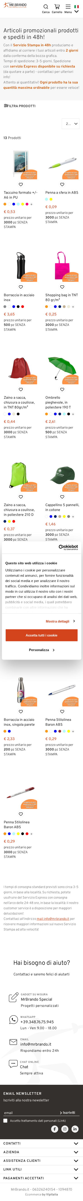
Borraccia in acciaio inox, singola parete (19, 722)
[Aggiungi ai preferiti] (20, 184)
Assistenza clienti (22, 1160)
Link (62, 1121)
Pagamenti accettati (23, 1178)
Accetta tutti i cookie (41, 635)
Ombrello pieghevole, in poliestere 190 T (58, 402)
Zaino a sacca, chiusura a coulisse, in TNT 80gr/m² (19, 402)
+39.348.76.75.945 (37, 1022)
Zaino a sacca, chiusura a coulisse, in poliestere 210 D (19, 509)
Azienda (11, 1152)
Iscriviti (68, 1112)
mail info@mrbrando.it (53, 918)
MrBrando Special (36, 999)
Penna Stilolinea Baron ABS (58, 722)
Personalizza (39, 650)
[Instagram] (64, 1129)
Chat (24, 1067)
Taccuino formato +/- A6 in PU (20, 195)
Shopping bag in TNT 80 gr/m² (61, 297)
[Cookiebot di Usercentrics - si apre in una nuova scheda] (59, 547)
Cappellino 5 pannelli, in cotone (62, 507)
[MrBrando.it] (14, 5)
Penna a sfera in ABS (61, 192)
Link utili (12, 1169)
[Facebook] (54, 1129)
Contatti (12, 1143)
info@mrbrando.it (35, 1044)
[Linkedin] (75, 1129)
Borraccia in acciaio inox (19, 297)
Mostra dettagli (57, 621)
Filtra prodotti (21, 106)
